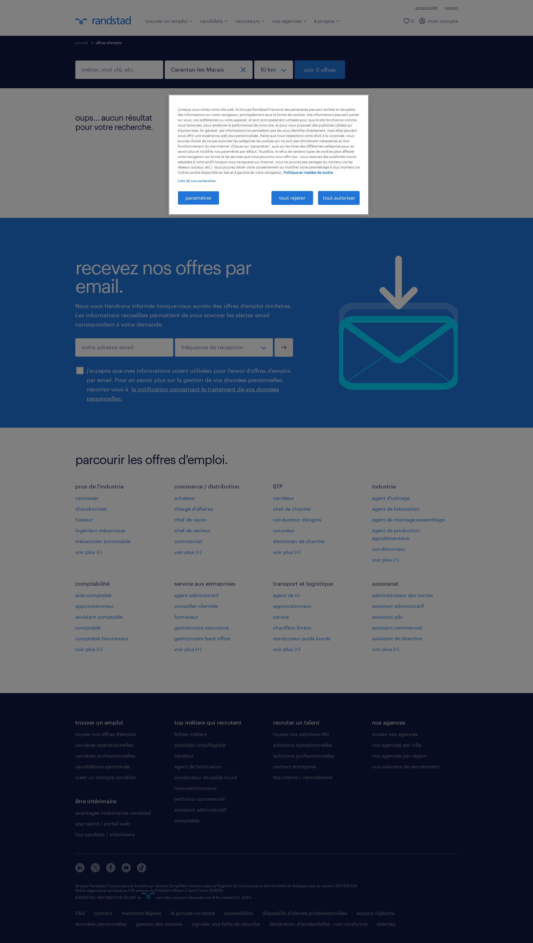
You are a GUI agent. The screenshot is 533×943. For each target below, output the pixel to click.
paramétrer (198, 198)
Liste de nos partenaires (197, 181)
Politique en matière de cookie (308, 172)
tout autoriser (339, 198)
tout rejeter (292, 198)
